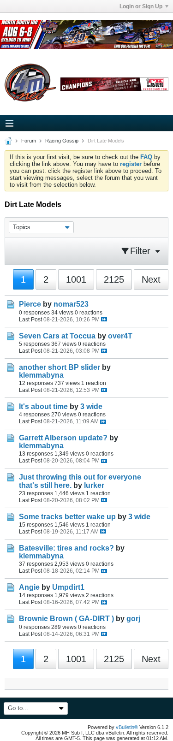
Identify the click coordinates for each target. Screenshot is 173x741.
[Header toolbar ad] (114, 84)
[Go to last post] (104, 319)
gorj (133, 618)
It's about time (43, 406)
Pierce (30, 304)
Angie (29, 587)
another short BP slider (59, 367)
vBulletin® (127, 727)
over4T (120, 336)
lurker (94, 485)
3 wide (91, 406)
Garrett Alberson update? (63, 438)
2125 (114, 279)
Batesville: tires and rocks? (66, 548)
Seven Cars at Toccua (57, 336)
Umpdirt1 (68, 587)
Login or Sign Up (140, 6)
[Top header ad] (86, 34)
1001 (76, 279)
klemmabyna (41, 375)
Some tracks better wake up (67, 517)
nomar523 (71, 304)
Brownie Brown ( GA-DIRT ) (66, 618)
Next (151, 279)
